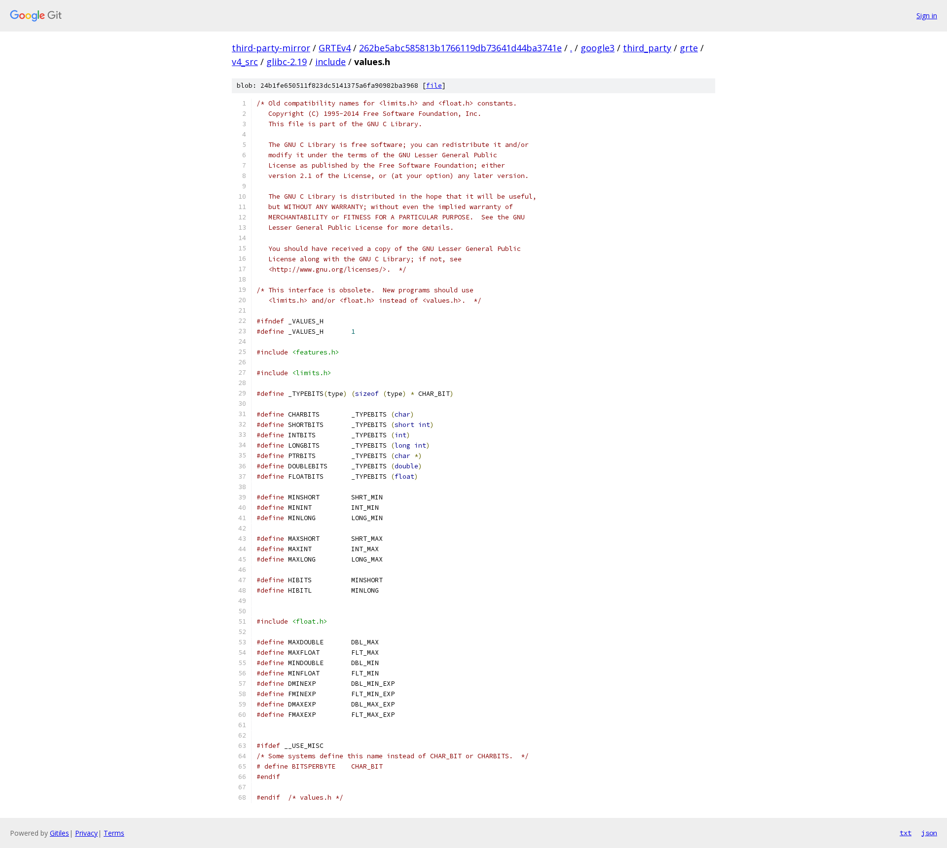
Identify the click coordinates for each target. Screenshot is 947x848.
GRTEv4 (335, 48)
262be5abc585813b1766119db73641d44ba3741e (460, 48)
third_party (647, 48)
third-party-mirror (271, 48)
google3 (598, 48)
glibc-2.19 (286, 62)
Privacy (86, 833)
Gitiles (59, 833)
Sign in (926, 15)
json (929, 832)
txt (905, 832)
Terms (114, 833)
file (434, 85)
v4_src (245, 62)
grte (689, 48)
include (330, 62)
